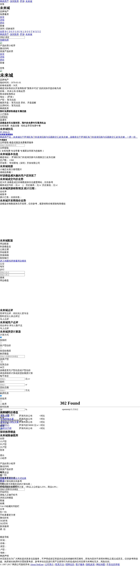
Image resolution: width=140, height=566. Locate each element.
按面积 (3, 340)
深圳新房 (14, 1)
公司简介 (49, 564)
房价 (2, 23)
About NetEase (36, 564)
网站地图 (100, 564)
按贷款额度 (5, 351)
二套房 (3, 404)
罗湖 (22, 1)
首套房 (3, 398)
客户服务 (80, 564)
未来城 (29, 1)
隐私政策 (90, 564)
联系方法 (59, 564)
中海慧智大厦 (7, 419)
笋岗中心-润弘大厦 (10, 422)
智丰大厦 (5, 416)
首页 (2, 17)
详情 (2, 20)
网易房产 (4, 1)
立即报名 (3, 117)
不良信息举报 (113, 564)
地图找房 (4, 40)
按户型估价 (5, 345)
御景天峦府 (6, 428)
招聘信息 (69, 564)
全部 (2, 31)
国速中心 (5, 425)
